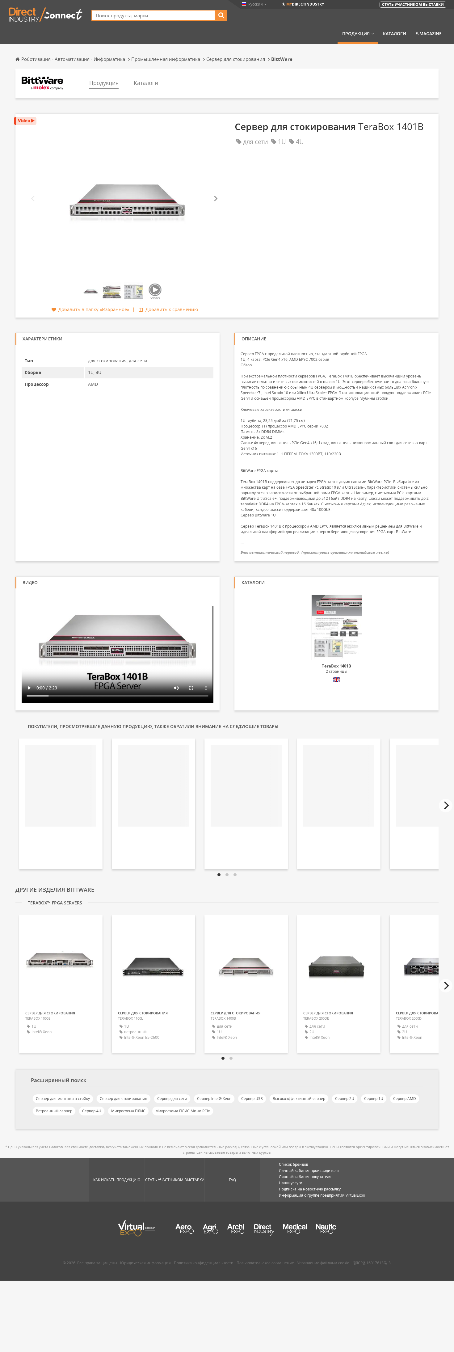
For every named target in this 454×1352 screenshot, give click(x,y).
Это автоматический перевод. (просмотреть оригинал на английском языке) (315, 552)
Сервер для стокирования (123, 1098)
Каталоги (394, 33)
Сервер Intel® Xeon (214, 1098)
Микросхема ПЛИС (128, 1111)
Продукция (356, 33)
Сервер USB (252, 1098)
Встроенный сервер (54, 1111)
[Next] (215, 199)
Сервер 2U (344, 1098)
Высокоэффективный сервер (299, 1098)
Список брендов (293, 1164)
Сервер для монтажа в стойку (63, 1098)
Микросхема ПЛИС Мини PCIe (182, 1111)
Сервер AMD (404, 1098)
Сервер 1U (373, 1098)
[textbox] (153, 15)
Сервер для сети (172, 1098)
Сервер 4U (91, 1111)
